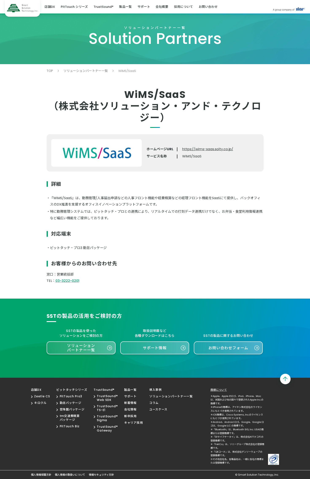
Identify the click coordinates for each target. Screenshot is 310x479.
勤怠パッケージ (70, 403)
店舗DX (49, 7)
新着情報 (130, 403)
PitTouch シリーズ (74, 7)
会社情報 (130, 409)
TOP (50, 71)
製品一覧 (125, 7)
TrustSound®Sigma (107, 418)
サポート (143, 7)
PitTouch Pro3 (71, 396)
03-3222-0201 (67, 280)
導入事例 (155, 390)
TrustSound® (103, 7)
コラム (154, 403)
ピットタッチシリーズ (71, 390)
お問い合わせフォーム (228, 347)
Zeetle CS (42, 396)
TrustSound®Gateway (107, 429)
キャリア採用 (133, 423)
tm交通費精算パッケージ (70, 418)
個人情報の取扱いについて (70, 474)
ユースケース (158, 409)
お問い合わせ (208, 7)
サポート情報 (155, 347)
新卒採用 (130, 416)
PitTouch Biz (69, 426)
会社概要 (162, 7)
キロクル (40, 403)
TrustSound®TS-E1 (107, 408)
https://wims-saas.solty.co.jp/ (207, 149)
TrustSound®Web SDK (107, 398)
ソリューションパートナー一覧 (85, 71)
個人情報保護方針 (41, 474)
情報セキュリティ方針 (101, 474)
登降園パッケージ (72, 409)
